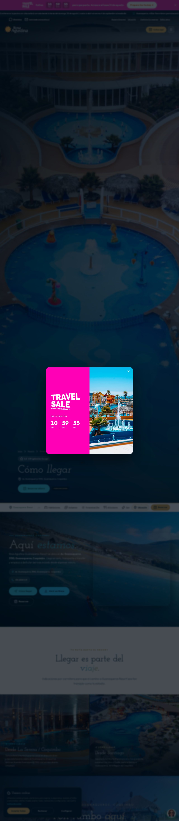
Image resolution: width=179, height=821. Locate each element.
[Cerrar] (128, 371)
